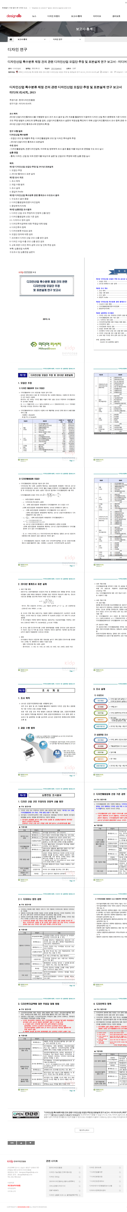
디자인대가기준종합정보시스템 (101, 1186)
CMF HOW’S (54, 1190)
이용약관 (11, 1183)
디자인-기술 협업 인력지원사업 (60, 1172)
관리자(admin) (56, 68)
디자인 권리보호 (95, 1167)
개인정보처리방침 (14, 1185)
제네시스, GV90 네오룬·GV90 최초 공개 (45, 8)
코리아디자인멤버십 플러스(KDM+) (62, 1181)
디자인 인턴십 (54, 1177)
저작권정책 (12, 1188)
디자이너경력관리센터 (98, 1190)
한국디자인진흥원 (13, 2)
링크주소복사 (84, 1130)
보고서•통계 (22, 39)
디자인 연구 (57, 39)
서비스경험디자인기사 (57, 1186)
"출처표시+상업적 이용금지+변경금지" (65, 1115)
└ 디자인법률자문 (96, 1172)
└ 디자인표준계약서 (97, 1181)
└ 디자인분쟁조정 (96, 1177)
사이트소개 (12, 1191)
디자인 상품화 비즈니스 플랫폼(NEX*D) (63, 1195)
